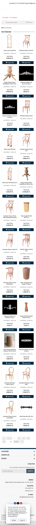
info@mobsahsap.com (26, 497)
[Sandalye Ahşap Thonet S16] (26, 140)
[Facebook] (15, 503)
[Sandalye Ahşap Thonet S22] (26, 240)
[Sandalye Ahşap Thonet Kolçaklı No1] (9, 273)
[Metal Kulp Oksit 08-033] (26, 407)
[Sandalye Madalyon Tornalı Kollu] (26, 374)
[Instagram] (21, 503)
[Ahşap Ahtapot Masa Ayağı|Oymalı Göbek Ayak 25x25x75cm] (26, 173)
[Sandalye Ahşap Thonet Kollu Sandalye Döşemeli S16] (9, 207)
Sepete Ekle (11, 62)
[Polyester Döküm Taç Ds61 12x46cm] (9, 107)
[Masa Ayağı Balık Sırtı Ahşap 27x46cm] (26, 273)
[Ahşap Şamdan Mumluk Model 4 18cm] (26, 307)
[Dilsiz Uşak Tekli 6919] (9, 41)
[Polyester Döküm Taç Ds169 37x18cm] (9, 307)
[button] (29, 22)
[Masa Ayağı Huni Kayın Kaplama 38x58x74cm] (9, 340)
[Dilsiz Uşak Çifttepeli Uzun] (9, 173)
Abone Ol (30, 471)
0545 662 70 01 (29, 490)
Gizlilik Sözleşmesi (20, 512)
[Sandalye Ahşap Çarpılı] (26, 107)
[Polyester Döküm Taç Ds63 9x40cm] (26, 340)
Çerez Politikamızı (13, 514)
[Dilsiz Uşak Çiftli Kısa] (9, 140)
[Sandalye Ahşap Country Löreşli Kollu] (9, 407)
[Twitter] (18, 503)
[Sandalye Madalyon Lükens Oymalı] (9, 374)
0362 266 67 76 (29, 488)
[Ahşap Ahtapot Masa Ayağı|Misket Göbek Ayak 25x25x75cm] (9, 73)
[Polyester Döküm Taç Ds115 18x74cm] (26, 73)
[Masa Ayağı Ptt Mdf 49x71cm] (26, 207)
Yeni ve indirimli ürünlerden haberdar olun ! (22, 467)
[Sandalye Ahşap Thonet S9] (9, 240)
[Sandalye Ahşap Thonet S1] (26, 41)
